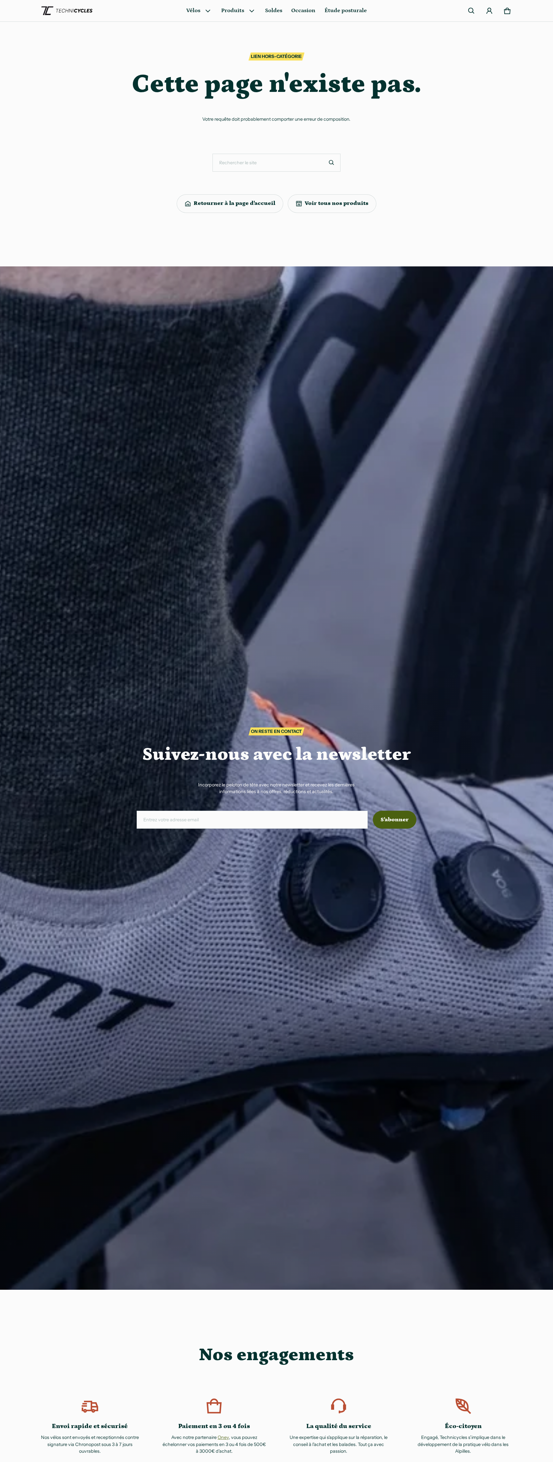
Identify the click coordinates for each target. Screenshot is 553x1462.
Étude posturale (346, 10)
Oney (223, 1437)
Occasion (303, 10)
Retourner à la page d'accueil (234, 203)
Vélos (193, 10)
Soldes (273, 10)
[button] (471, 11)
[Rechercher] (332, 163)
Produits (232, 10)
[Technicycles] (66, 11)
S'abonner (395, 819)
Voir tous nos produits (336, 203)
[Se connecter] (489, 11)
